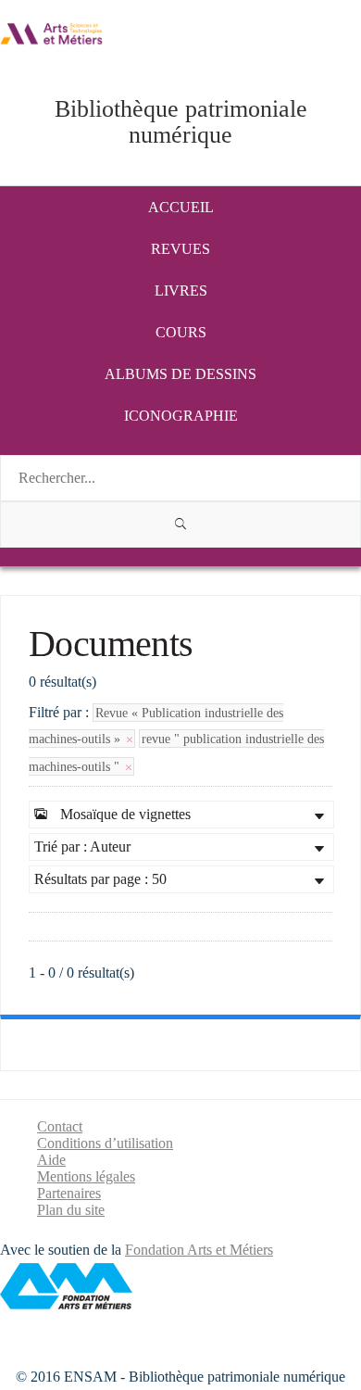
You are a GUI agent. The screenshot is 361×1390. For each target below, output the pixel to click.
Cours (181, 332)
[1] (180, 524)
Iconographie (181, 415)
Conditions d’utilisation (105, 1143)
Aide (51, 1160)
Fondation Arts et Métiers (199, 1249)
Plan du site (71, 1210)
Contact (59, 1126)
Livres (181, 290)
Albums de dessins (180, 374)
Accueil (181, 207)
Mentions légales (86, 1176)
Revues (180, 249)
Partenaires (69, 1193)
